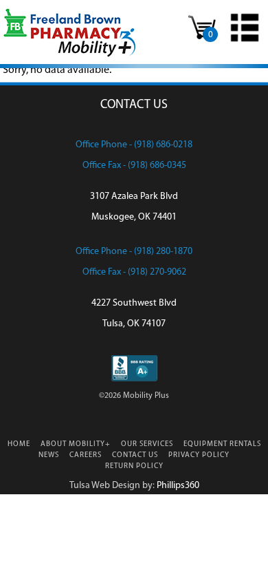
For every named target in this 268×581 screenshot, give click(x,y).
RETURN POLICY (134, 466)
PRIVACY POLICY (199, 455)
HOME (19, 444)
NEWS (48, 455)
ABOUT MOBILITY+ (76, 444)
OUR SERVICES (147, 444)
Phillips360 (178, 485)
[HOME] (69, 55)
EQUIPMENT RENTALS (222, 444)
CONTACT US (135, 455)
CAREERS (85, 455)
